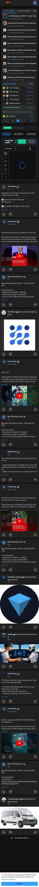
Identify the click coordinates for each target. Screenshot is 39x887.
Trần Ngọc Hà (14, 95)
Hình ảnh (32, 134)
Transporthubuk (13, 799)
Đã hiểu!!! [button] (20, 884)
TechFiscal (11, 312)
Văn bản (19, 134)
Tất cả (7, 134)
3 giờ (8, 489)
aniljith (10, 634)
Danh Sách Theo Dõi (32, 141)
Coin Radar (11, 186)
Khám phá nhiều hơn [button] (8, 879)
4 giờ (8, 711)
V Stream (11, 221)
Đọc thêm (5, 209)
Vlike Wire (11, 452)
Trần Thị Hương (14, 88)
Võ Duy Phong (14, 99)
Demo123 (12, 116)
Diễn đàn (14, 120)
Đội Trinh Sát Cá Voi (15, 277)
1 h (8, 224)
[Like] (19, 214)
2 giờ (8, 364)
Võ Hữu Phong (14, 92)
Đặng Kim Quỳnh (15, 103)
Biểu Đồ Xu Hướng (22, 141)
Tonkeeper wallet (14, 577)
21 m (8, 189)
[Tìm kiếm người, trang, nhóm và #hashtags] (35, 3)
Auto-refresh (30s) (23, 120)
